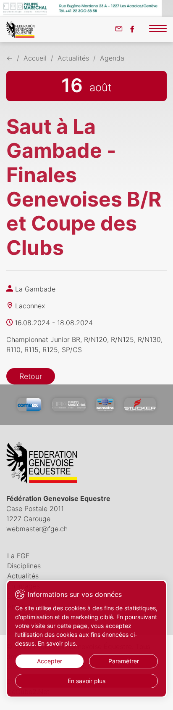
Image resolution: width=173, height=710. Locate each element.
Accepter (49, 661)
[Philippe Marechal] (69, 404)
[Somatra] (105, 404)
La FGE (18, 555)
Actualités (73, 58)
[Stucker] (140, 404)
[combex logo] (29, 404)
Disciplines (24, 566)
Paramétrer (123, 661)
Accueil (35, 58)
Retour (30, 376)
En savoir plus (86, 680)
